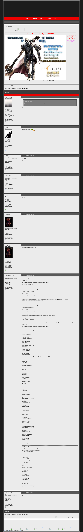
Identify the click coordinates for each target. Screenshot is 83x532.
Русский (8, 175)
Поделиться (24, 97)
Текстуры (19, 88)
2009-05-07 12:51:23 (30, 214)
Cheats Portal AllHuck (10, 88)
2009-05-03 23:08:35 (30, 194)
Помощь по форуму (51, 517)
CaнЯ (7, 195)
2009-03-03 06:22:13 (30, 155)
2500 (7, 155)
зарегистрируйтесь (20, 85)
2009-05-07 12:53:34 (30, 244)
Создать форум (43, 517)
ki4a (7, 127)
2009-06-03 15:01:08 (30, 492)
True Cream (9, 97)
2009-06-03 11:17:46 (30, 275)
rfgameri (8, 214)
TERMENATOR (10, 275)
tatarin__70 (9, 492)
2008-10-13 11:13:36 (30, 97)
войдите (40, 103)
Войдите (13, 85)
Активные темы (41, 22)
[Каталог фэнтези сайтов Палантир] (6, 530)
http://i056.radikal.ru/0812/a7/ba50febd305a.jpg (31, 450)
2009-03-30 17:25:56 (30, 175)
